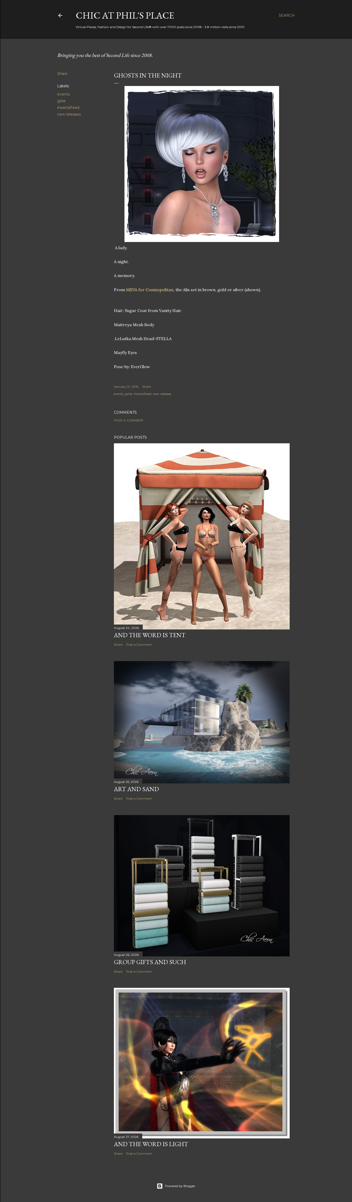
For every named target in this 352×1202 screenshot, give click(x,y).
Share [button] (62, 73)
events (63, 94)
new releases (69, 114)
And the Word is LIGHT (151, 1144)
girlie (61, 101)
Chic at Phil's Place (125, 15)
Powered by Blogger (180, 1186)
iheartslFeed (68, 107)
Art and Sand (136, 789)
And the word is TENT (150, 635)
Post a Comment (129, 420)
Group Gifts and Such (150, 962)
